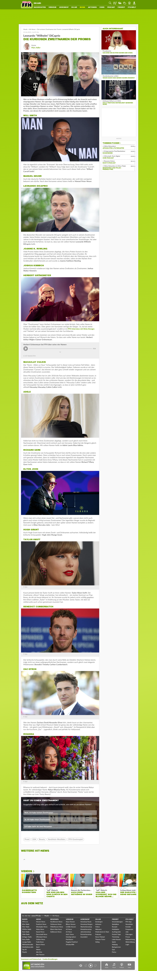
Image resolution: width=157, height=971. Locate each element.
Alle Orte (39, 952)
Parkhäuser (69, 939)
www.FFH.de (36, 916)
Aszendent (83, 937)
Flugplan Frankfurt (72, 942)
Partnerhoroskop (85, 934)
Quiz (113, 949)
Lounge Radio (26, 942)
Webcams (98, 929)
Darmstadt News (41, 934)
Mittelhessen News (56, 927)
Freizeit (121, 7)
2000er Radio (26, 929)
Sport (38, 947)
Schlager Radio (27, 937)
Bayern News (40, 944)
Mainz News (40, 929)
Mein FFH (134, 2)
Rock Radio (25, 932)
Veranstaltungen (117, 922)
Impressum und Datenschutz (31, 959)
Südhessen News (55, 932)
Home (106, 967)
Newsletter (129, 924)
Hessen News (40, 922)
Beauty (42, 839)
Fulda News (40, 942)
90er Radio (25, 927)
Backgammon (116, 947)
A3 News (69, 929)
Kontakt (128, 927)
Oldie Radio (26, 934)
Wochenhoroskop (86, 927)
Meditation (115, 929)
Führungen (129, 934)
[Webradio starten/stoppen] (91, 966)
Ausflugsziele (116, 932)
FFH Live (25, 922)
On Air (74, 7)
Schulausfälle (70, 944)
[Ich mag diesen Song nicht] (95, 966)
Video (101, 7)
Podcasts (98, 934)
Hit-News (32, 29)
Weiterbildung (130, 942)
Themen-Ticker (111, 143)
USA (34, 839)
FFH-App (128, 922)
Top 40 (24, 949)
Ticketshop (115, 937)
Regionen (54, 919)
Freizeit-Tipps (116, 934)
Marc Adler (35, 48)
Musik (82, 7)
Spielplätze (115, 924)
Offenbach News (41, 937)
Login (127, 944)
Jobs (127, 932)
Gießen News (40, 939)
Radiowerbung (130, 939)
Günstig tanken (71, 937)
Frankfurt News (41, 924)
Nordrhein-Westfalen (56, 839)
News (38, 919)
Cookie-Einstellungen (50, 959)
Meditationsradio (27, 947)
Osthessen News (55, 924)
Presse (128, 937)
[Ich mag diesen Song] (86, 966)
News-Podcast (100, 937)
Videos (26, 871)
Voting (97, 942)
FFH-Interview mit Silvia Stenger (81, 329)
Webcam (129, 2)
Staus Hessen (70, 922)
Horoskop (64, 7)
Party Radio (26, 939)
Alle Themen (40, 954)
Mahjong (115, 944)
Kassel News (40, 932)
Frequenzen (129, 929)
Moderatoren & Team (102, 932)
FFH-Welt (132, 7)
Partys (114, 952)
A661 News (70, 934)
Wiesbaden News (41, 927)
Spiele (114, 942)
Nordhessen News (56, 922)
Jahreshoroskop (85, 932)
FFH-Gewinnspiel (75, 839)
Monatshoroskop (85, 929)
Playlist (115, 2)
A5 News (69, 932)
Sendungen (99, 922)
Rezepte (114, 927)
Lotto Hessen (116, 939)
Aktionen (92, 7)
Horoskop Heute (85, 922)
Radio (24, 919)
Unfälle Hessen (71, 927)
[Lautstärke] (80, 966)
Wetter (124, 2)
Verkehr (52, 7)
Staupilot (119, 2)
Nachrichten (40, 7)
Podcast (111, 7)
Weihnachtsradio (27, 944)
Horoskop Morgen (86, 924)
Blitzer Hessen (70, 924)
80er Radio (25, 924)
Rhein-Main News (56, 929)
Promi (27, 839)
